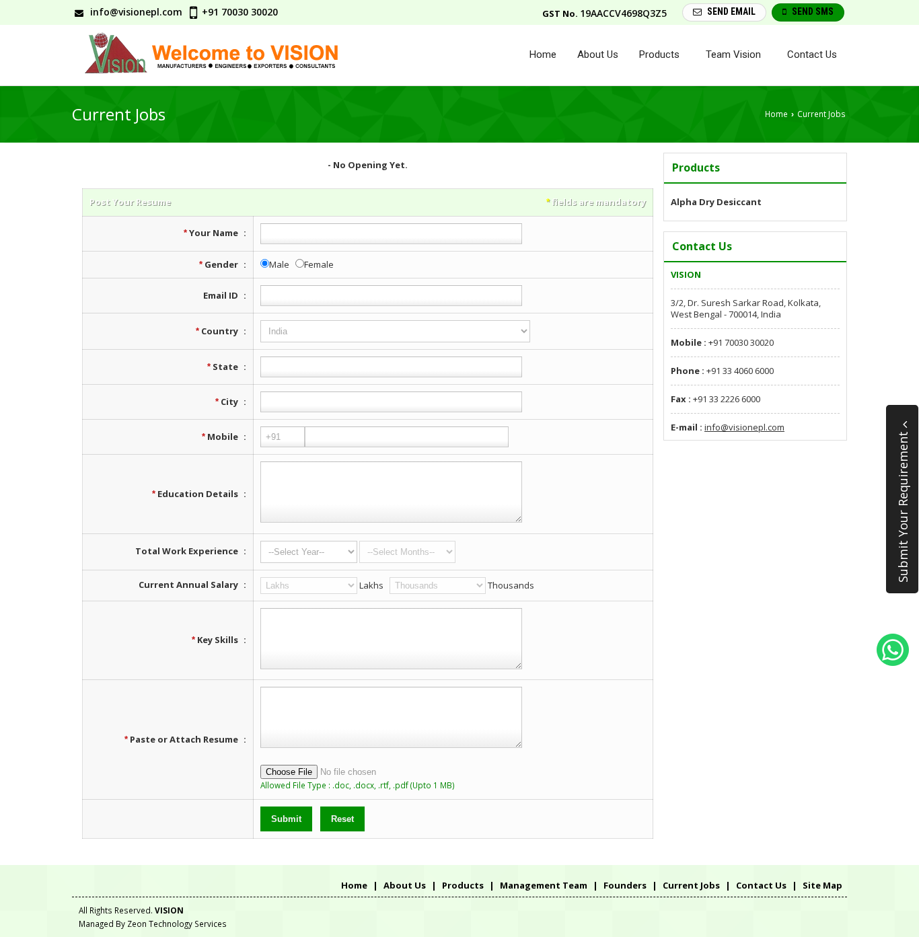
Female (319, 264)
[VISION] (223, 55)
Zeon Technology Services (177, 923)
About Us (597, 54)
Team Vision (733, 54)
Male (279, 264)
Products (659, 54)
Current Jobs (691, 885)
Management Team (543, 885)
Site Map (822, 885)
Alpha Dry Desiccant (716, 202)
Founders (625, 885)
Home (542, 54)
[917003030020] (893, 663)
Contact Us (812, 54)
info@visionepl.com (136, 11)
